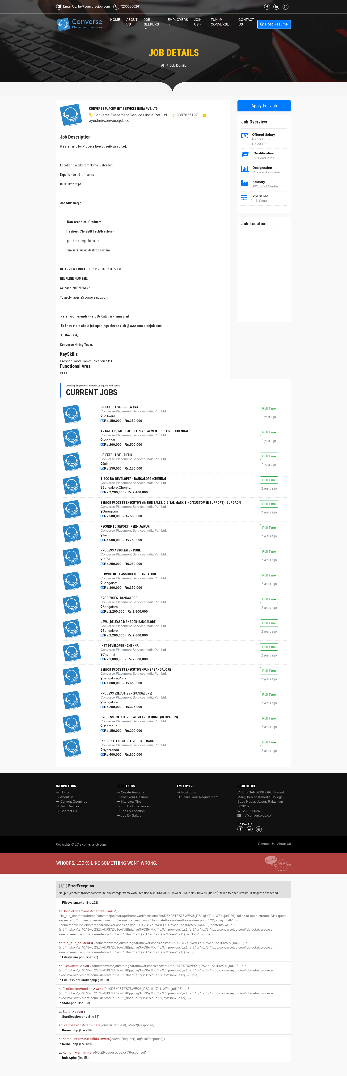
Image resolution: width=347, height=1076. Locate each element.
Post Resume (276, 24)
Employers (178, 19)
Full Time (269, 408)
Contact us (246, 22)
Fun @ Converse (220, 22)
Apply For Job (264, 106)
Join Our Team (70, 806)
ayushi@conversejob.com (110, 121)
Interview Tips (130, 801)
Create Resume (132, 792)
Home (115, 19)
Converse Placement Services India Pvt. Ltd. (130, 115)
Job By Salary (130, 815)
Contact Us (68, 811)
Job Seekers (151, 22)
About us (66, 797)
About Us (132, 22)
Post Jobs (188, 792)
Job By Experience (134, 806)
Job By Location (132, 811)
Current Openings (73, 801)
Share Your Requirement (199, 797)
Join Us (198, 22)
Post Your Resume (134, 797)
